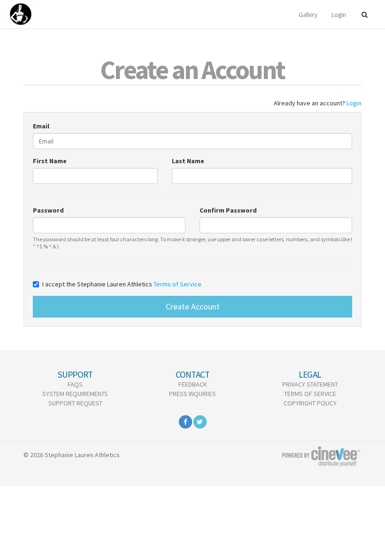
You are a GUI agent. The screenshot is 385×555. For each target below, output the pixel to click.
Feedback (192, 384)
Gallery (308, 14)
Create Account (193, 306)
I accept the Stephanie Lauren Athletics (121, 284)
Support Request (75, 403)
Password (48, 210)
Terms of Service (177, 284)
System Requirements (75, 393)
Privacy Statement (310, 384)
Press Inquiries (192, 393)
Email (41, 126)
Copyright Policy (310, 403)
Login (338, 14)
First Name (50, 161)
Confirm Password (228, 210)
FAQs (75, 384)
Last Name (188, 161)
